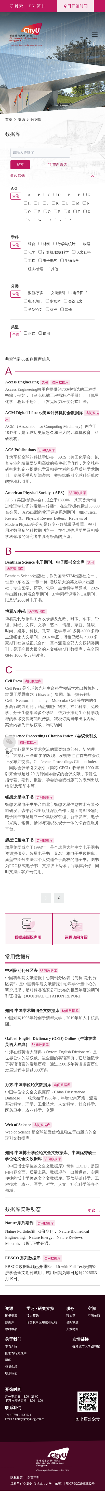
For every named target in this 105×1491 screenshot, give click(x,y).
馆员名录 (11, 1366)
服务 (70, 1308)
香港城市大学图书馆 (86, 1346)
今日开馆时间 (75, 6)
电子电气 (50, 261)
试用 (46, 333)
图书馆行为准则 (16, 1353)
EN (32, 6)
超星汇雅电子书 (19, 840)
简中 (41, 6)
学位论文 (35, 310)
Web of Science (18, 1125)
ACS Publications (20, 450)
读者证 (70, 1315)
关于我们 (13, 1339)
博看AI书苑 (15, 611)
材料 (46, 244)
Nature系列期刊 (19, 1223)
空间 (92, 1308)
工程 (31, 261)
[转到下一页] (46, 898)
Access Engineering (22, 382)
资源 (21, 120)
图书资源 (11, 1315)
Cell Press (13, 681)
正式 (31, 333)
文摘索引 (58, 293)
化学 (31, 252)
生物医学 (72, 261)
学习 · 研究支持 (40, 1308)
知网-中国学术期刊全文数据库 (32, 1010)
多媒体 (55, 301)
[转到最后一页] (59, 898)
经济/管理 (35, 269)
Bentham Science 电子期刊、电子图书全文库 (45, 562)
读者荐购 (33, 1315)
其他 (54, 269)
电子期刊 (35, 301)
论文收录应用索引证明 (42, 1322)
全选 (15, 196)
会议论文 (75, 301)
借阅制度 (72, 1322)
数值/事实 (35, 293)
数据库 (9, 1322)
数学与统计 (66, 244)
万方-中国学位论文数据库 (28, 1084)
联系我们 (11, 1373)
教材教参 (11, 1329)
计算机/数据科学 (56, 252)
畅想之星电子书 (19, 797)
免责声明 (33, 1477)
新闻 (8, 1360)
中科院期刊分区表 (21, 970)
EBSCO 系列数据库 (23, 1258)
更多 (92, 1210)
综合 (31, 244)
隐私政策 (16, 1477)
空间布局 (94, 1315)
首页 (8, 120)
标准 (53, 310)
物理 (86, 244)
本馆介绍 (11, 1346)
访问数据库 (60, 382)
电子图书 (80, 293)
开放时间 (72, 1329)
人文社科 (83, 252)
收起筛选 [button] (17, 176)
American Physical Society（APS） (36, 492)
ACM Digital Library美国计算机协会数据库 (44, 413)
